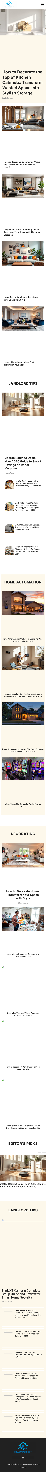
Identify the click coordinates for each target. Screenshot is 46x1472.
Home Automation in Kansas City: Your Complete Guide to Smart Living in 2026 (23, 750)
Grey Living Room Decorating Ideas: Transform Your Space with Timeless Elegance (22, 232)
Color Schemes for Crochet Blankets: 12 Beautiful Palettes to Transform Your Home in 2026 (27, 550)
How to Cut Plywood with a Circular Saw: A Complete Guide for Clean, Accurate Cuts (28, 483)
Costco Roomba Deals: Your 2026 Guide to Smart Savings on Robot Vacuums (23, 463)
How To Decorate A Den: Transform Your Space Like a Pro (23, 1068)
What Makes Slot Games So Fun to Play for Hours (23, 805)
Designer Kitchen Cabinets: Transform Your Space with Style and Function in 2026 (26, 1375)
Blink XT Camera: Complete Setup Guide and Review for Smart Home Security (21, 1294)
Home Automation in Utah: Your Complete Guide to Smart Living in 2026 (23, 640)
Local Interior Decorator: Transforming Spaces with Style (23, 955)
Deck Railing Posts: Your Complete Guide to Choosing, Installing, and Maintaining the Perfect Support (28, 1313)
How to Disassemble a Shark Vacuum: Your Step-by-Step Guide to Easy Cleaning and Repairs (27, 1418)
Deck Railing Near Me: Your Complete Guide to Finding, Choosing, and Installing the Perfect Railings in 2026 (27, 506)
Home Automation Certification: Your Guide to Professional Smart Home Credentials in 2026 (23, 695)
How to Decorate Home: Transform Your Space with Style (23, 895)
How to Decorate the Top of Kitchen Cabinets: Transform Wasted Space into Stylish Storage (22, 82)
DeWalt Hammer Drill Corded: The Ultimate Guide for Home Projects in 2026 (27, 527)
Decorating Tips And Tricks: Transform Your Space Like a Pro (23, 1014)
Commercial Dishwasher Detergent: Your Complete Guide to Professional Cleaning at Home (28, 1398)
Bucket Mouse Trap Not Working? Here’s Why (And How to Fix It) (28, 1354)
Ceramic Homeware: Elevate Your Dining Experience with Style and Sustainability (23, 1127)
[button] (42, 4)
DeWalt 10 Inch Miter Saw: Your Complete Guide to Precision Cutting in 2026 (28, 1333)
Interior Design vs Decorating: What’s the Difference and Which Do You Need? (22, 164)
